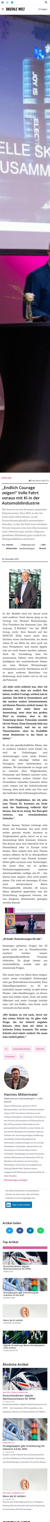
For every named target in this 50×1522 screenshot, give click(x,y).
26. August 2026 (9, 1499)
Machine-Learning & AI (14, 1493)
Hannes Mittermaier (21, 1094)
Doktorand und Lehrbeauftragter (21, 1098)
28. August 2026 (9, 1402)
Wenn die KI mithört (13, 1320)
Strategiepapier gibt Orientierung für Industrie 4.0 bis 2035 (21, 1293)
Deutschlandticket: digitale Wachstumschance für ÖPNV (17, 1267)
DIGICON (40, 1049)
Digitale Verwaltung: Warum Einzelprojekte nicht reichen (24, 1346)
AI (6, 1049)
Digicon (6, 477)
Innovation (10, 1056)
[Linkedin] (12, 2)
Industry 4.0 (9, 1443)
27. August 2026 (9, 1452)
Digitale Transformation (15, 1392)
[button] (46, 2)
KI (21, 1056)
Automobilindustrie (21, 1049)
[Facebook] (2, 2)
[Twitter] (7, 2)
